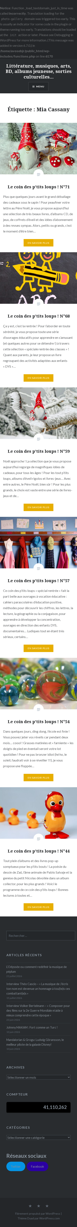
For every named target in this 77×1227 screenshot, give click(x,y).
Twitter (16, 1166)
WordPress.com (49, 1218)
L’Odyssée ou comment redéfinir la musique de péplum (36, 969)
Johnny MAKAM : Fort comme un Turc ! (32, 1027)
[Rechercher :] (40, 935)
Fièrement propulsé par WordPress (37, 1213)
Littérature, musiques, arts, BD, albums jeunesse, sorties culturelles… (38, 71)
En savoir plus (38, 242)
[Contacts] (30, 1206)
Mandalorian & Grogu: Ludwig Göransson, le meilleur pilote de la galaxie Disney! (35, 1042)
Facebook (37, 1166)
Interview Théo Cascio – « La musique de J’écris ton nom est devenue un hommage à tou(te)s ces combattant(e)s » (38, 988)
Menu (40, 86)
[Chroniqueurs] (39, 1206)
